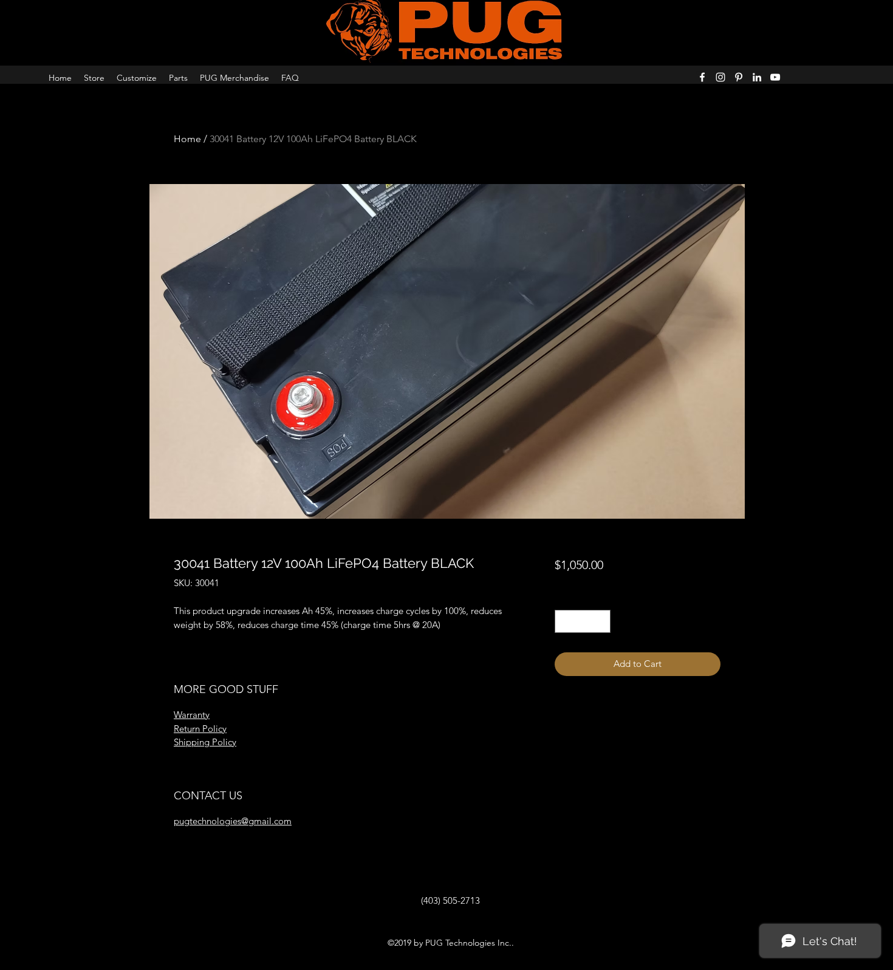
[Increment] (600, 621)
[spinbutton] (582, 621)
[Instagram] (720, 77)
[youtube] (775, 77)
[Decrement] (564, 621)
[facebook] (702, 77)
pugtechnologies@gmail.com (233, 821)
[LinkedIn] (757, 77)
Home (187, 139)
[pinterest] (739, 77)
